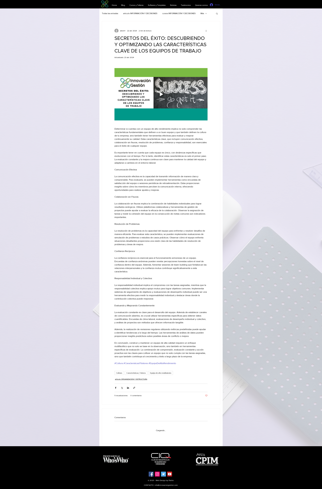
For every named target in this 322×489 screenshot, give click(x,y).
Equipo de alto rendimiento (160, 373)
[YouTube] (169, 472)
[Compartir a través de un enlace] (134, 388)
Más (202, 13)
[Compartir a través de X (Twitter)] (122, 388)
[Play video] (161, 94)
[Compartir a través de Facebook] (115, 388)
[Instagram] (157, 472)
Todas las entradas (110, 13)
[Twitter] (163, 472)
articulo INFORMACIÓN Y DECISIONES (140, 13)
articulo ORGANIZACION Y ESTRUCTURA (131, 379)
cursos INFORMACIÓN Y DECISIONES (178, 13)
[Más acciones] (206, 30)
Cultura (119, 373)
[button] (217, 13)
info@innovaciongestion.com (166, 483)
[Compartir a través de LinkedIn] (128, 388)
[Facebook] (151, 472)
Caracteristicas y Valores (136, 373)
